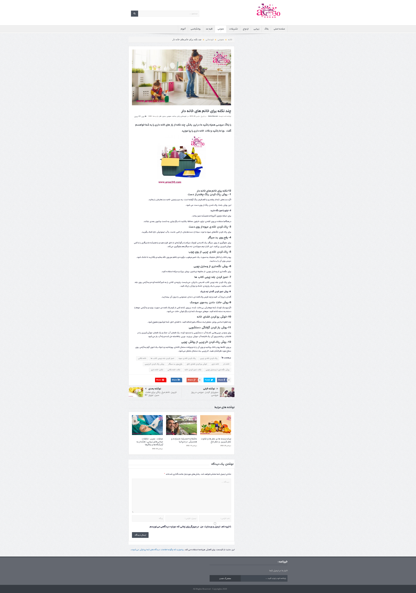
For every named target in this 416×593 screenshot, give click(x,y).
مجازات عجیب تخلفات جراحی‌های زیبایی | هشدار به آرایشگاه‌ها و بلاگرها (149, 441)
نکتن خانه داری (157, 369)
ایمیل (136, 116)
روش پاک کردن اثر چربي (154, 364)
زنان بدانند (176, 116)
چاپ (142, 116)
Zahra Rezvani (213, 116)
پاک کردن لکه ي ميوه (186, 358)
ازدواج (245, 29)
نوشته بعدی (154, 389)
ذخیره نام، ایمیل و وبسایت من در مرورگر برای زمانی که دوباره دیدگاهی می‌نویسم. (190, 527)
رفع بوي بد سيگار (175, 364)
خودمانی (183, 116)
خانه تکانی (142, 358)
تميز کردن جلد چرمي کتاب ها (162, 358)
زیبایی (256, 29)
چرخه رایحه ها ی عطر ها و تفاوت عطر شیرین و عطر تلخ (215, 440)
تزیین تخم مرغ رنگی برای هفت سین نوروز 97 (160, 393)
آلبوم (183, 29)
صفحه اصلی (279, 29)
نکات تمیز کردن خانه (192, 369)
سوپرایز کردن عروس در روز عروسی (204, 393)
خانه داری (215, 364)
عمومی (220, 29)
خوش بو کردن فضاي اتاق (197, 364)
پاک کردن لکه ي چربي (208, 358)
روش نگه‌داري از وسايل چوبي (217, 369)
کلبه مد (209, 29)
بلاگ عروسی (222, 125)
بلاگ (266, 29)
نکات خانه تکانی (173, 369)
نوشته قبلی (209, 389)
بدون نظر (162, 116)
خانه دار (226, 364)
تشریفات (233, 29)
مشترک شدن (225, 578)
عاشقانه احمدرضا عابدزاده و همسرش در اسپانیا (184, 440)
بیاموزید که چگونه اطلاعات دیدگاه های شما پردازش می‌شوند (157, 549)
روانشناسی (195, 29)
